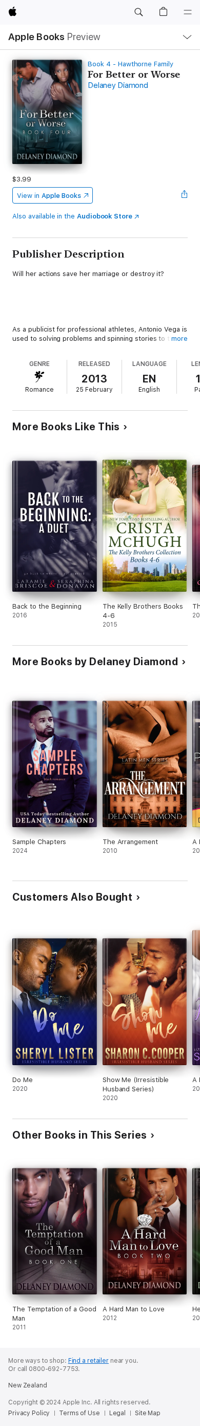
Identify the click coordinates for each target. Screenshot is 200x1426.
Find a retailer (88, 1360)
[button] (138, 12)
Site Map (148, 1413)
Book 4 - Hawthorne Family (130, 64)
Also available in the (72, 216)
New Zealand (27, 1385)
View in (49, 195)
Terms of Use (79, 1413)
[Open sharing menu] (184, 195)
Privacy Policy (29, 1413)
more (179, 338)
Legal (117, 1413)
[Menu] (187, 12)
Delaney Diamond (118, 85)
